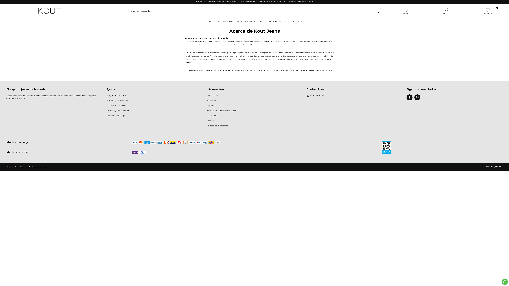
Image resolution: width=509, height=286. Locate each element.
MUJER (227, 22)
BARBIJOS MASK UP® (249, 22)
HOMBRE (211, 22)
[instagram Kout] (7, 2)
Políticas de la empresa (217, 126)
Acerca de (211, 100)
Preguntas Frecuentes (116, 95)
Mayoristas (211, 105)
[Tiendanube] (494, 167)
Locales (210, 121)
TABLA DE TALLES (277, 22)
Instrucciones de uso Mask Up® (221, 111)
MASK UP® (212, 116)
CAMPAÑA (297, 22)
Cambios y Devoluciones (117, 111)
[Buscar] (377, 11)
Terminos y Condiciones (117, 100)
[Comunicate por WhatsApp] (505, 282)
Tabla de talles (213, 95)
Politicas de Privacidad (116, 105)
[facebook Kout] (4, 2)
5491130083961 (317, 95)
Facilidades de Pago (115, 116)
